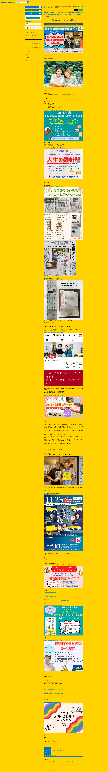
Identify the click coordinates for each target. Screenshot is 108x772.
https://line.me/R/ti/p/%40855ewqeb (51, 682)
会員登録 (68, 761)
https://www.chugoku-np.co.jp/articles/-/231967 (53, 186)
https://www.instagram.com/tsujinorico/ (52, 596)
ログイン (64, 761)
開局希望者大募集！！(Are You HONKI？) (33, 40)
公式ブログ (28, 54)
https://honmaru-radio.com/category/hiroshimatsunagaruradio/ (55, 110)
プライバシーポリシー (29, 63)
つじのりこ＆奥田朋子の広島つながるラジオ (60, 750)
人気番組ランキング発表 (30, 32)
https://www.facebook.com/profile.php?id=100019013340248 (57, 600)
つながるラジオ (49, 6)
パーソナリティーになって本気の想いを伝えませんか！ (33, 44)
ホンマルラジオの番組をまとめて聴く (32, 35)
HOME (45, 6)
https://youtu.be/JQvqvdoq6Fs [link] (50, 494)
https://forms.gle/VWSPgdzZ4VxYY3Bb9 (52, 702)
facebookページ (28, 51)
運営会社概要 (28, 57)
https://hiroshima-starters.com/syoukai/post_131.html (54, 332)
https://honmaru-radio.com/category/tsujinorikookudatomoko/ (55, 148)
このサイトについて (29, 60)
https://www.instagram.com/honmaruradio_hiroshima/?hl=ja (55, 689)
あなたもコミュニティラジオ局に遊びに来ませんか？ (33, 48)
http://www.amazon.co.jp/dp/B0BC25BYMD (53, 605)
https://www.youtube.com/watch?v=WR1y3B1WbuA (54, 395)
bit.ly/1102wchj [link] (47, 490)
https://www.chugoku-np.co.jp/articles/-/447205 (53, 279)
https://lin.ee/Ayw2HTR (49, 564)
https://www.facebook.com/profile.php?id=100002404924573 (56, 693)
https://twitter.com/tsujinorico (50, 592)
